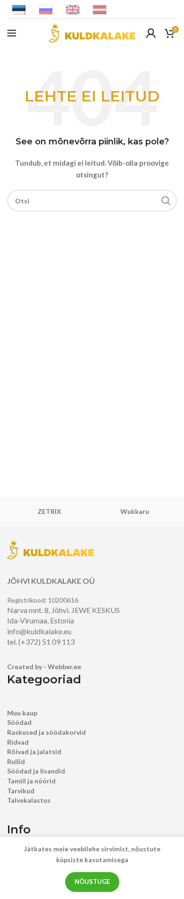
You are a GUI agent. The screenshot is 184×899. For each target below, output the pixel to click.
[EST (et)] (19, 8)
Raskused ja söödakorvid (46, 732)
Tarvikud (20, 791)
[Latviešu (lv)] (99, 8)
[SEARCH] (166, 200)
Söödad (19, 722)
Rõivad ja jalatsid (34, 752)
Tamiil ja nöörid (31, 781)
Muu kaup (22, 713)
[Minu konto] (151, 33)
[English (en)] (72, 8)
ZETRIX (49, 511)
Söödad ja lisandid (36, 771)
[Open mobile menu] (11, 33)
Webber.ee (64, 667)
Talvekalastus (28, 800)
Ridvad (18, 742)
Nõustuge (92, 881)
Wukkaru (134, 511)
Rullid (16, 761)
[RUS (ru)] (46, 8)
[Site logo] (92, 32)
